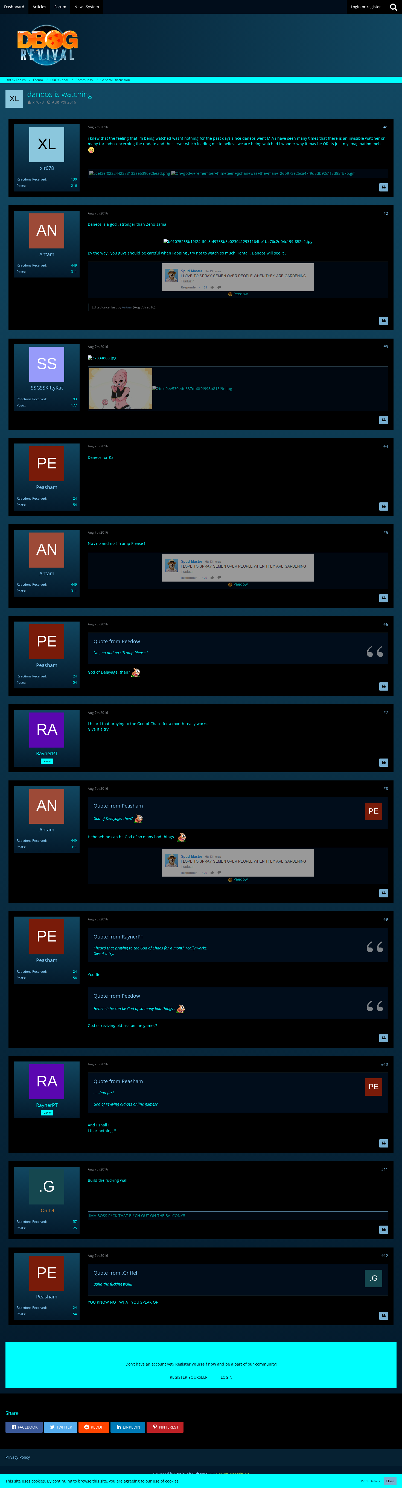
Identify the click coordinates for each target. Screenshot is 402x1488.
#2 (385, 213)
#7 (385, 712)
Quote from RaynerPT (118, 936)
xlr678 (38, 102)
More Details (370, 1481)
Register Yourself (188, 1377)
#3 (385, 346)
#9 (385, 919)
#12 (384, 1255)
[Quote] (383, 187)
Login (226, 1377)
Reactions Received (31, 179)
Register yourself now (195, 1364)
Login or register (366, 6)
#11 (384, 1169)
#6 (385, 624)
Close (390, 1481)
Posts (21, 185)
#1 (385, 127)
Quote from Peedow (117, 641)
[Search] (393, 7)
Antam (127, 307)
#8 (385, 788)
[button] (24, 1427)
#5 (385, 532)
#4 (385, 446)
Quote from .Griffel (115, 1272)
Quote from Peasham (118, 805)
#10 (384, 1064)
